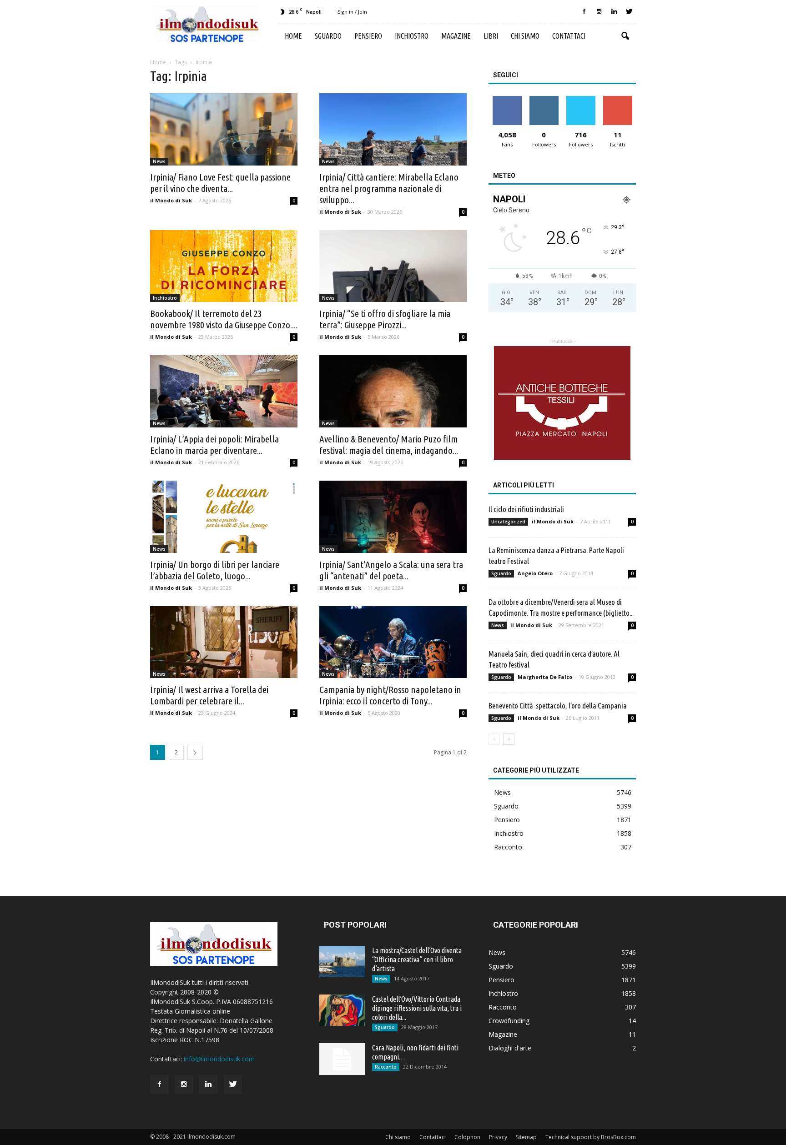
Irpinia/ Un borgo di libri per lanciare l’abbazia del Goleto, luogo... (214, 570)
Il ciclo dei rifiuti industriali (526, 509)
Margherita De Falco (545, 676)
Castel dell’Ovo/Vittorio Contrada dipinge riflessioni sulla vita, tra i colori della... (417, 1008)
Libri (491, 36)
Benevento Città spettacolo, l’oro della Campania (558, 705)
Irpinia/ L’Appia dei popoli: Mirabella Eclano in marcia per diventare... (214, 444)
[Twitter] (629, 11)
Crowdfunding (509, 1020)
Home (293, 36)
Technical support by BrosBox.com (590, 1137)
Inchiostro (411, 36)
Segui (544, 99)
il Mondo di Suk (171, 200)
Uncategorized (508, 521)
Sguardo (328, 36)
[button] (625, 36)
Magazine (456, 36)
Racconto (508, 847)
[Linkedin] (614, 11)
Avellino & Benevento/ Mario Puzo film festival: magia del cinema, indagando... (388, 444)
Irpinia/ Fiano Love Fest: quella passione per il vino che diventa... (220, 182)
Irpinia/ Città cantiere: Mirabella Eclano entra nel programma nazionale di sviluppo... (388, 188)
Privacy (498, 1137)
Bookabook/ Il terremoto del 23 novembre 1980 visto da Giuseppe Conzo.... (223, 319)
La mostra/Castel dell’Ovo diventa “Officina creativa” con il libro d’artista (417, 959)
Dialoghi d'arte (510, 1048)
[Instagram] (599, 11)
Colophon (467, 1137)
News (159, 161)
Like (507, 99)
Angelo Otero (535, 573)
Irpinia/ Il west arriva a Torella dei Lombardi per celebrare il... (209, 695)
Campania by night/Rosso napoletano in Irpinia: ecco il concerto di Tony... (390, 695)
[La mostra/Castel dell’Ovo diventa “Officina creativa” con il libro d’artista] (342, 961)
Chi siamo (525, 36)
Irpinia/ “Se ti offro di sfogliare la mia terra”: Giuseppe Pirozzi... (384, 319)
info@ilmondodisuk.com (219, 1059)
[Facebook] (584, 11)
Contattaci (568, 36)
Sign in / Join (352, 11)
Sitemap (526, 1137)
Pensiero (368, 36)
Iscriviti (617, 99)
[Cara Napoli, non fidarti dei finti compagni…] (342, 1059)
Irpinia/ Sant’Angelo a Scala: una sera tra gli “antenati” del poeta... (391, 570)
